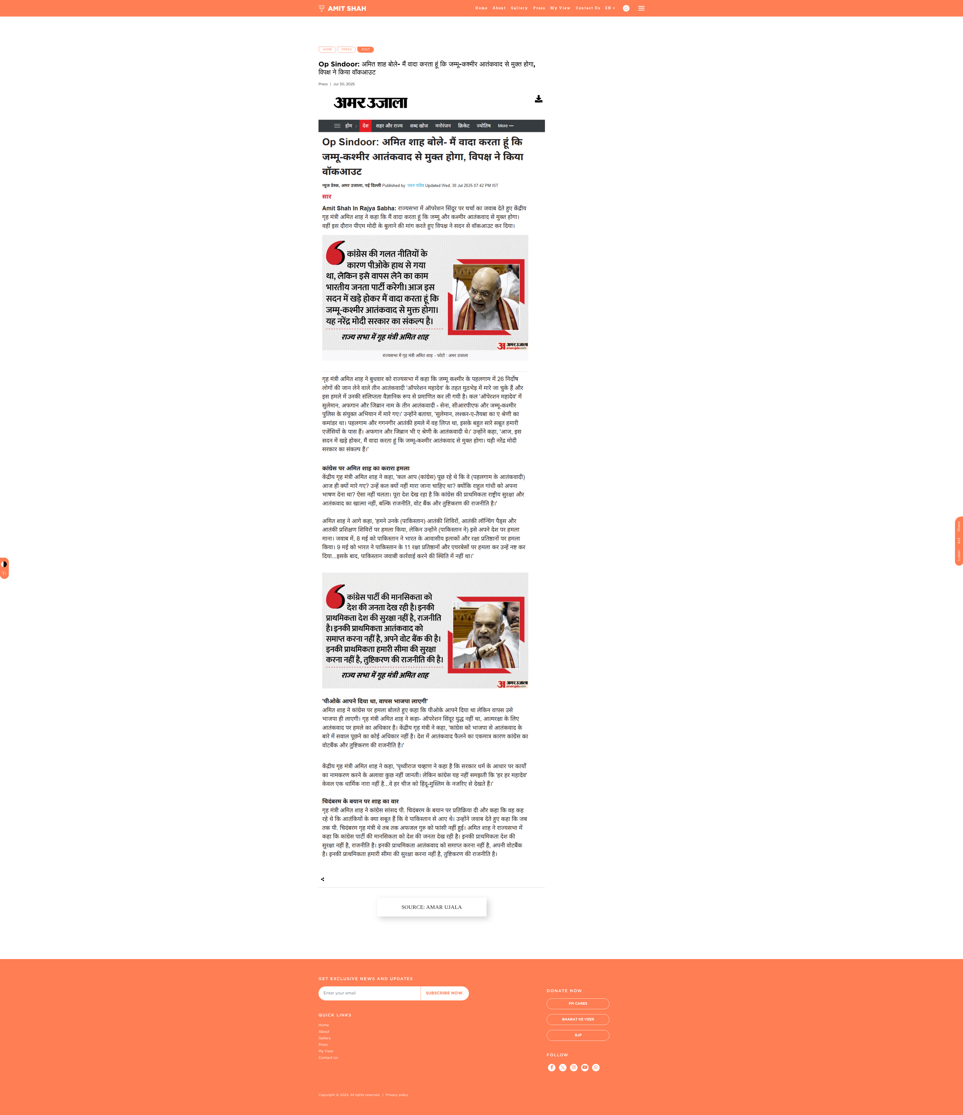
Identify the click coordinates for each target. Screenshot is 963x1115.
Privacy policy (397, 1095)
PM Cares (578, 1003)
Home (481, 8)
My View (560, 8)
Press (539, 8)
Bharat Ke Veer (578, 1019)
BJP (578, 1035)
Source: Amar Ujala (432, 907)
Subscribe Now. (445, 993)
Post (365, 49)
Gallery (519, 8)
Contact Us (588, 8)
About (499, 8)
